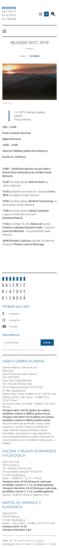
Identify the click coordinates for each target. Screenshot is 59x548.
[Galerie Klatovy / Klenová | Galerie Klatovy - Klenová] (9, 13)
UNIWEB (39, 543)
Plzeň (53, 543)
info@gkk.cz (18, 390)
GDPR (40, 540)
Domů (22, 56)
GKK (5, 540)
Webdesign (8, 543)
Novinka (34, 56)
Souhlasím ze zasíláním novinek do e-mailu (24, 349)
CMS (28, 543)
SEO (18, 543)
